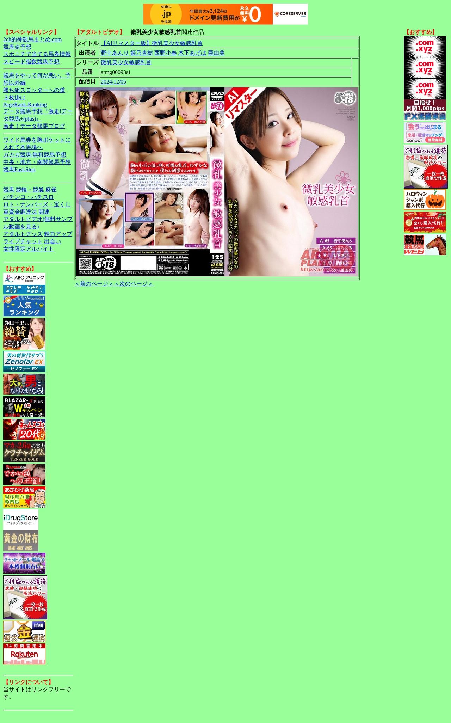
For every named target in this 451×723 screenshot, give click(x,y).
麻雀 (51, 189)
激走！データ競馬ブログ (34, 126)
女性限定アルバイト (28, 249)
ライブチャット (23, 241)
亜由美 (216, 53)
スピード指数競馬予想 (31, 62)
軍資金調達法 (20, 212)
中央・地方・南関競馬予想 (37, 162)
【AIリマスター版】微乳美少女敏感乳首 (152, 43)
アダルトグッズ (23, 234)
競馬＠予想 (17, 47)
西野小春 (165, 53)
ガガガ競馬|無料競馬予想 (34, 155)
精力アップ (58, 234)
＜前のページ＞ (94, 284)
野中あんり (115, 53)
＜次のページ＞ (133, 284)
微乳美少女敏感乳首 (126, 62)
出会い (52, 241)
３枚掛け (14, 97)
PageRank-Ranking (25, 105)
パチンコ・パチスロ (28, 197)
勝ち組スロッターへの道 (34, 90)
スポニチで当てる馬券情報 (37, 54)
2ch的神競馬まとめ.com (32, 39)
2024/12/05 (113, 82)
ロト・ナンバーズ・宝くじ (37, 204)
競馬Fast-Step (19, 169)
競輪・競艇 (30, 189)
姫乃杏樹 (141, 53)
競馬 (8, 189)
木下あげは (192, 53)
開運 (44, 212)
